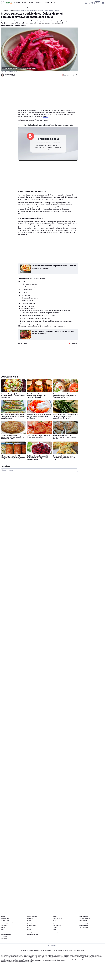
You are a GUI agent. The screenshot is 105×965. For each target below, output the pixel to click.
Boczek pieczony (4, 938)
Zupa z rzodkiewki (83, 920)
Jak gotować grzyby (31, 925)
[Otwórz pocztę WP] (86, 2)
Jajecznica (3, 927)
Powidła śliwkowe (31, 922)
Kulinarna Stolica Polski (9, 7)
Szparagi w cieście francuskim (85, 923)
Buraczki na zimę (30, 931)
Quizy (53, 2)
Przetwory (29, 920)
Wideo (47, 2)
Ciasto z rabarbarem (83, 925)
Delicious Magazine (36, 7)
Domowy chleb (56, 932)
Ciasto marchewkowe (57, 918)
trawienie (30, 205)
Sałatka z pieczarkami (5, 940)
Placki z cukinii (30, 923)
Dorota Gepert (9, 74)
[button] (91, 3)
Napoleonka (55, 923)
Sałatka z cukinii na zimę (32, 934)
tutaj (31, 961)
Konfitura (29, 929)
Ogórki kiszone (30, 918)
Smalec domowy (4, 931)
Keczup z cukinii (4, 923)
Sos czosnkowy (4, 936)
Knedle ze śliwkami (31, 932)
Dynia (28, 927)
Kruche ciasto (56, 922)
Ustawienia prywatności (76, 950)
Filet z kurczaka (4, 925)
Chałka (54, 929)
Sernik (54, 920)
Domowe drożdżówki (57, 931)
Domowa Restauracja (22, 7)
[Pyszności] (10, 2)
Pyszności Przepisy (5, 918)
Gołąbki (2, 929)
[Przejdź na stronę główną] (2, 4)
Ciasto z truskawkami (84, 927)
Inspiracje (39, 2)
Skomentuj (66, 75)
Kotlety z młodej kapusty (84, 918)
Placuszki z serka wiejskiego (7, 922)
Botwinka (81, 922)
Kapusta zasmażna (5, 932)
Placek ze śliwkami (57, 925)
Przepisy (17, 2)
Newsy (24, 2)
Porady (31, 2)
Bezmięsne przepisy (5, 920)
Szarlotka (55, 927)
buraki (48, 226)
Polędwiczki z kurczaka (6, 934)
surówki (45, 116)
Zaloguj (97, 2)
